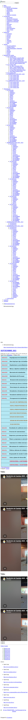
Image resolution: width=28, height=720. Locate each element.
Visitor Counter (4, 646)
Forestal (8, 37)
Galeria (8, 54)
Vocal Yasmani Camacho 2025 (17, 58)
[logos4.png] (7, 652)
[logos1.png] (7, 648)
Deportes (9, 51)
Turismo (5, 44)
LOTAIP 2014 (13, 227)
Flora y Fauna (10, 29)
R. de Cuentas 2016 (14, 84)
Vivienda (9, 25)
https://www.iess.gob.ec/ (9, 697)
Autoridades (9, 9)
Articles (7, 468)
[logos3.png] (7, 651)
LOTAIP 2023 (13, 204)
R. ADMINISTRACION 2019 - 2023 (16, 74)
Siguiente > (7, 467)
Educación (9, 24)
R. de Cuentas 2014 (14, 82)
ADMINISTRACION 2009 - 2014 (15, 222)
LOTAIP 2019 (13, 144)
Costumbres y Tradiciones (13, 20)
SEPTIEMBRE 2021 (8, 350)
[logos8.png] (7, 658)
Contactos (6, 299)
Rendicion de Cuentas (9, 55)
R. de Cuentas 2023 (11, 72)
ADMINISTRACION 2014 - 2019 (15, 226)
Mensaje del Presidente (12, 8)
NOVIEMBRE (13, 105)
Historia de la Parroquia (12, 19)
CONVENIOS (10, 298)
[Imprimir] (9, 355)
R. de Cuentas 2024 (11, 64)
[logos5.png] (7, 654)
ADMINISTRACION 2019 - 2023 (15, 142)
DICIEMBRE (13, 106)
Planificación (10, 10)
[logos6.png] (7, 655)
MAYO (11, 97)
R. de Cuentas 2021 (14, 78)
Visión (8, 12)
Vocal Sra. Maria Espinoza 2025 (17, 63)
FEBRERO (12, 92)
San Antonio (9, 17)
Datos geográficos (11, 28)
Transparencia (7, 88)
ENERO (12, 91)
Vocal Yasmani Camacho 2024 (17, 68)
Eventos (8, 52)
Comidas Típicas (10, 47)
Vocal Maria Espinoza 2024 (16, 71)
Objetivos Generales (11, 15)
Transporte (9, 27)
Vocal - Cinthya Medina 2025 (17, 59)
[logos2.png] (7, 649)
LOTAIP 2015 (13, 228)
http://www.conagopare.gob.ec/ (11, 687)
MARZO (12, 94)
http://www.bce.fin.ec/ (9, 702)
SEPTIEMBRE (13, 102)
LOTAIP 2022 (13, 196)
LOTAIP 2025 (10, 107)
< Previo (3, 467)
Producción (6, 32)
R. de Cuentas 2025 (11, 56)
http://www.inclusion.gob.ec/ (10, 707)
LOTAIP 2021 (13, 179)
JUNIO (11, 98)
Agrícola (9, 35)
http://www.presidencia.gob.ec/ (11, 667)
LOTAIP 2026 (10, 90)
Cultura (8, 49)
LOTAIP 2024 (10, 125)
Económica (9, 33)
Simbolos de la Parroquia (12, 21)
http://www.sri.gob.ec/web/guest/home (13, 682)
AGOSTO (12, 101)
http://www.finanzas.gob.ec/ (10, 677)
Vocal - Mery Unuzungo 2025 (17, 60)
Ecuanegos (9, 717)
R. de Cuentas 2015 (14, 83)
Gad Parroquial (7, 6)
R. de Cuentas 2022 (14, 79)
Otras (8, 43)
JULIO (11, 99)
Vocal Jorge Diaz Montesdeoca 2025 (18, 62)
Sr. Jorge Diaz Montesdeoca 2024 (17, 70)
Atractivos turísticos (11, 45)
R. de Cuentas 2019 (14, 75)
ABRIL (11, 95)
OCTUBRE (12, 103)
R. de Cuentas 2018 (14, 87)
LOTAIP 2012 (13, 223)
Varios (8, 31)
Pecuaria (9, 36)
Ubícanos (6, 301)
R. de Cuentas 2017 (14, 86)
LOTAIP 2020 (13, 161)
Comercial (9, 41)
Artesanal (9, 40)
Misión (8, 13)
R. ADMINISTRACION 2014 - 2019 (16, 80)
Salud (8, 23)
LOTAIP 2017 (13, 246)
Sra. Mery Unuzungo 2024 (16, 66)
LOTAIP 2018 (13, 263)
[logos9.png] (7, 659)
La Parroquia (7, 16)
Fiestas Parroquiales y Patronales (14, 48)
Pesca (8, 39)
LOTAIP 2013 (13, 224)
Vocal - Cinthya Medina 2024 (17, 67)
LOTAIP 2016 (13, 281)
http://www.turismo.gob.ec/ (10, 672)
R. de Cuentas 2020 (14, 76)
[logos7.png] (7, 656)
